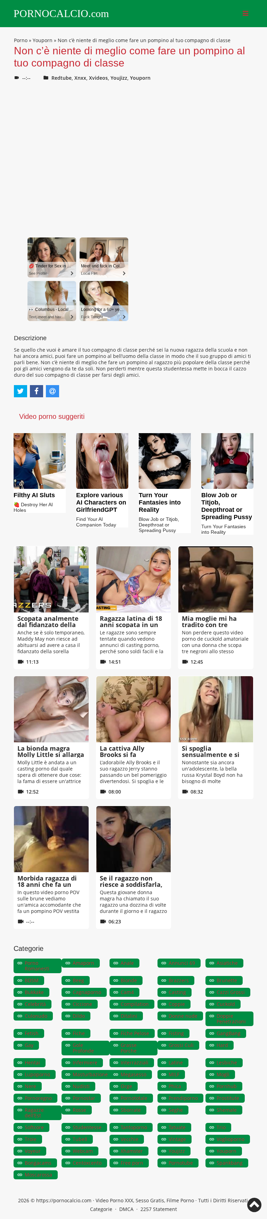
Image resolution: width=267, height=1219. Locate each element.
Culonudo (36, 1016)
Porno (20, 40)
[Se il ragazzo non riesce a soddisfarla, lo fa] (133, 839)
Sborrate (131, 1110)
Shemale (227, 1110)
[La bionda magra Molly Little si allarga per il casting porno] (51, 709)
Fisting (176, 1033)
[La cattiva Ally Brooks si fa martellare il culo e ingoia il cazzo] (133, 709)
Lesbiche (227, 1062)
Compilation (135, 1004)
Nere (30, 1086)
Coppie (177, 1004)
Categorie (101, 1209)
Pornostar (84, 1098)
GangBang (229, 1033)
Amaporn (83, 963)
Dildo (79, 1016)
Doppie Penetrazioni (231, 1019)
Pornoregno (38, 1098)
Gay (29, 1045)
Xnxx (80, 78)
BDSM (32, 980)
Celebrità (35, 1004)
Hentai (32, 1062)
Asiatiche (227, 963)
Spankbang (230, 1162)
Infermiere (85, 1062)
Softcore (34, 1127)
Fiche (79, 1033)
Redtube (61, 78)
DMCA (126, 1209)
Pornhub (227, 1086)
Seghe (176, 1110)
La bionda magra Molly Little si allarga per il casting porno (50, 754)
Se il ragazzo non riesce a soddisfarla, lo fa (131, 884)
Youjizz (119, 78)
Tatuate (177, 1127)
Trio (221, 1127)
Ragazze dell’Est (34, 1113)
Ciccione (82, 1004)
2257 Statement (158, 1209)
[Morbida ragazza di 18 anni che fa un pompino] (51, 839)
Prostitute (228, 1098)
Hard (222, 1045)
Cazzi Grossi (231, 992)
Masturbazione (90, 1074)
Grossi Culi (181, 1045)
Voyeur (33, 1151)
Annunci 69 (182, 963)
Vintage (177, 1139)
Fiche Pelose (135, 1033)
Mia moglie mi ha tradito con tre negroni (209, 624)
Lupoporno (37, 1074)
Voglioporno (230, 1139)
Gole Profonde (83, 1048)
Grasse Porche (129, 1048)
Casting (177, 992)
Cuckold (226, 1004)
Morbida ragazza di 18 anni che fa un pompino (47, 884)
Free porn (132, 1162)
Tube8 (80, 1139)
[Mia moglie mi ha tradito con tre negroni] (215, 579)
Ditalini (129, 1016)
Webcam (83, 1151)
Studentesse (87, 1127)
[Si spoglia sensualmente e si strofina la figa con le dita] (215, 709)
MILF (174, 1074)
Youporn (42, 40)
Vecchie (129, 1139)
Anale (127, 963)
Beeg (78, 980)
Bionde (129, 980)
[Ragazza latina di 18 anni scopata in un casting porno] (133, 579)
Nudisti (81, 1086)
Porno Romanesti (37, 966)
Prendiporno (183, 1098)
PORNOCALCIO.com (61, 13)
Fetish (32, 1033)
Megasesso (133, 1074)
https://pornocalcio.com (63, 1200)
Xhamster (132, 1151)
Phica (175, 1086)
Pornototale (134, 1098)
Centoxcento (87, 1162)
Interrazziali (134, 1062)
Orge (126, 1086)
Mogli (223, 1074)
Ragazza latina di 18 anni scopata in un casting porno (131, 624)
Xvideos (98, 78)
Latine (176, 1062)
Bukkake (34, 992)
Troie (31, 1139)
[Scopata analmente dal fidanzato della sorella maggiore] (51, 579)
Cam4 (127, 992)
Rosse (79, 1110)
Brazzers (179, 980)
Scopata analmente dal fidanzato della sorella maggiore (48, 624)
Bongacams (38, 1162)
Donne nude (183, 1016)
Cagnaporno (87, 992)
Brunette (227, 980)
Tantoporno (134, 1127)
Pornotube (181, 1162)
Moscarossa (38, 1174)
